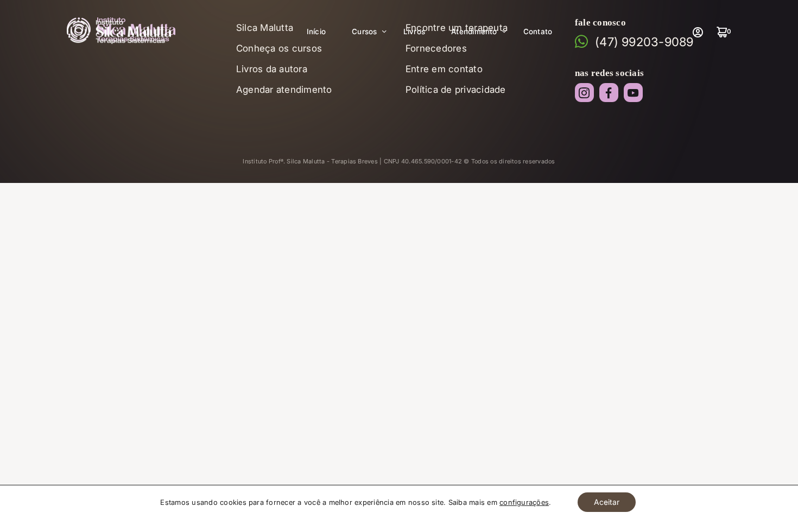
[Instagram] (584, 92)
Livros (414, 31)
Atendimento (474, 31)
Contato (538, 31)
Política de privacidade (456, 89)
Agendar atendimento (284, 89)
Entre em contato (444, 69)
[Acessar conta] (697, 31)
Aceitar (606, 502)
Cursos (364, 31)
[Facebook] (608, 92)
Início (316, 31)
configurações (524, 502)
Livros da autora (271, 69)
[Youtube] (633, 92)
